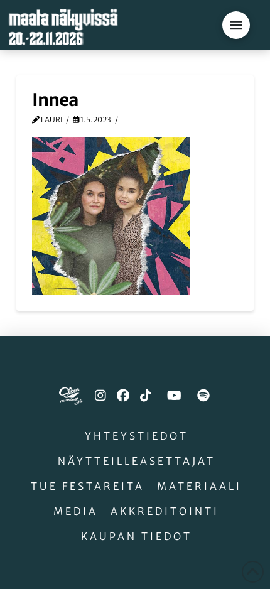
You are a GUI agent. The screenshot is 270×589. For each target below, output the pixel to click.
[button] (236, 25)
